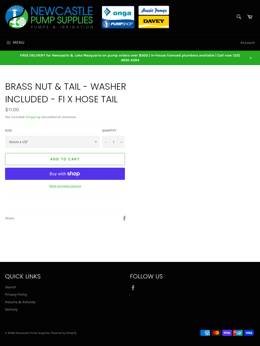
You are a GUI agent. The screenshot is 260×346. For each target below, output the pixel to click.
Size (8, 130)
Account (247, 42)
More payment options (65, 186)
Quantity (109, 130)
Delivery (11, 309)
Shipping (33, 117)
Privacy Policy (16, 294)
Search (10, 287)
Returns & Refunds (20, 302)
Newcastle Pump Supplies (32, 333)
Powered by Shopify (63, 333)
